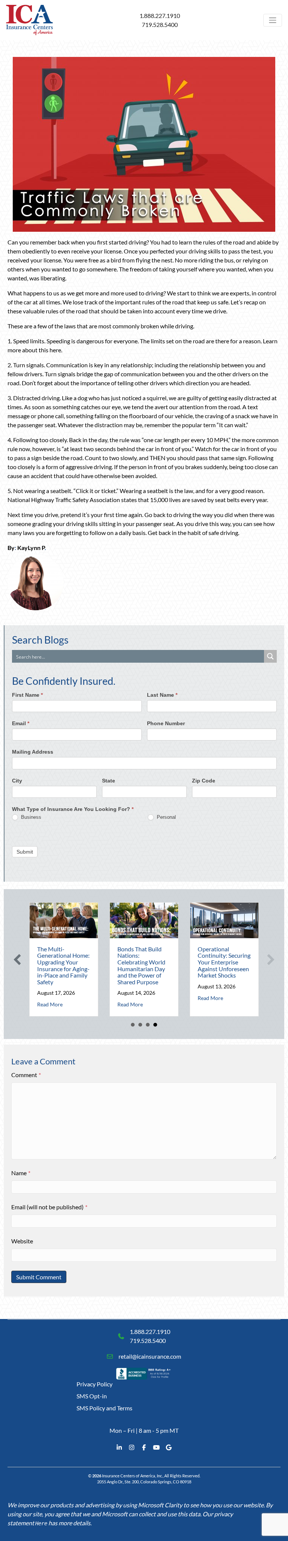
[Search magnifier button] (270, 656)
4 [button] (155, 1025)
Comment (26, 1074)
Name (20, 1172)
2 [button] (140, 1025)
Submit (24, 852)
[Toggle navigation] (272, 20)
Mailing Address (32, 752)
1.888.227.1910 (160, 15)
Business (30, 817)
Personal (165, 817)
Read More (50, 1004)
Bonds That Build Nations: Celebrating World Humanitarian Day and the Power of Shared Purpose (141, 965)
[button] (17, 960)
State (108, 781)
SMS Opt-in (91, 1395)
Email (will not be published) (49, 1206)
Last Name (162, 695)
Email (20, 723)
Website (22, 1240)
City (17, 781)
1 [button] (133, 1025)
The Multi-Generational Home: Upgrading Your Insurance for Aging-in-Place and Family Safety (63, 965)
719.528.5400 (160, 24)
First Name (27, 695)
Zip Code (203, 781)
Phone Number (166, 723)
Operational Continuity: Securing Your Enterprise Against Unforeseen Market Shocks (224, 962)
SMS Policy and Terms (104, 1407)
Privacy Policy (94, 1383)
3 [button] (148, 1025)
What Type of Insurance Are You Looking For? (73, 809)
